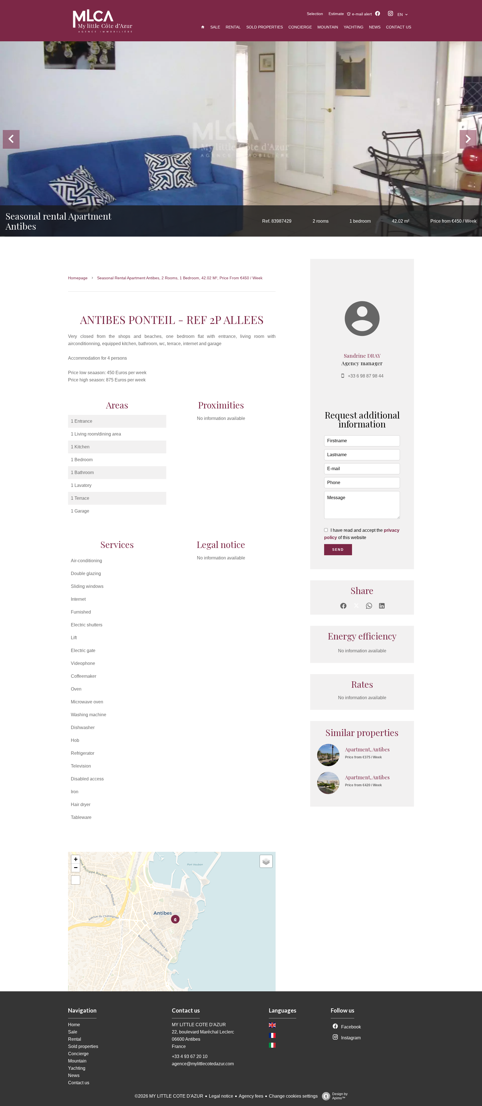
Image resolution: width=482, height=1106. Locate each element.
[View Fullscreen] (75, 880)
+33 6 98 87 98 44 (366, 376)
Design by (340, 1096)
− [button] (76, 867)
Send (338, 550)
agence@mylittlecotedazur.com (203, 1063)
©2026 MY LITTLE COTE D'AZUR (169, 1096)
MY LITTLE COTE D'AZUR (199, 1024)
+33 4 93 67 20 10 (190, 1056)
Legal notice (221, 1096)
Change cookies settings (293, 1096)
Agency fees (251, 1096)
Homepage (78, 278)
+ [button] (76, 859)
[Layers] (266, 861)
